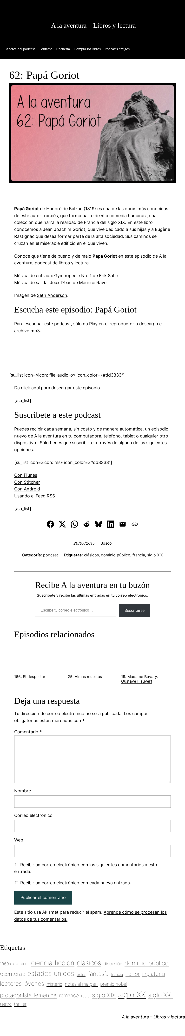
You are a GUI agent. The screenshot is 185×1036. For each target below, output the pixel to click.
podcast (50, 555)
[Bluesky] (98, 524)
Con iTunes (25, 475)
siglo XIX (155, 555)
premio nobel (113, 984)
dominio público (115, 555)
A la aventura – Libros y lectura (93, 25)
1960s (5, 963)
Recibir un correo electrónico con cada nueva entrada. (75, 882)
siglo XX (132, 994)
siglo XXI (160, 995)
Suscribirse (135, 610)
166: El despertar (29, 676)
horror (133, 974)
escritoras (12, 974)
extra (81, 974)
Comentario (28, 731)
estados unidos (50, 973)
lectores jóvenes (22, 983)
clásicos (91, 555)
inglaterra (153, 974)
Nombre (22, 790)
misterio (54, 984)
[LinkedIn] (110, 524)
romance (69, 995)
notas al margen (81, 984)
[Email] (122, 524)
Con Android (27, 488)
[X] (62, 524)
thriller (20, 1004)
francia (138, 555)
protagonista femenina (28, 995)
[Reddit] (86, 524)
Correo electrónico (33, 815)
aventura (21, 963)
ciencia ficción (52, 963)
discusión (113, 963)
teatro (6, 1004)
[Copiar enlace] (134, 524)
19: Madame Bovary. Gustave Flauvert (139, 679)
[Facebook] (50, 524)
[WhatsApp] (74, 524)
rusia (85, 995)
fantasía (98, 973)
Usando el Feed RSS (34, 495)
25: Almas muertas (85, 676)
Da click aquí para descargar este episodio (57, 387)
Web (18, 839)
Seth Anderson (52, 295)
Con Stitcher (27, 482)
